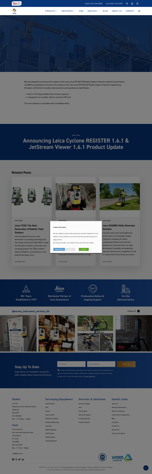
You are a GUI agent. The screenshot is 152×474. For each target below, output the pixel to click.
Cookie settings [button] (59, 249)
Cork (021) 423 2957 (114, 3)
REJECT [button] (70, 249)
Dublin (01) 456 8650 (93, 3)
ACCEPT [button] (83, 249)
